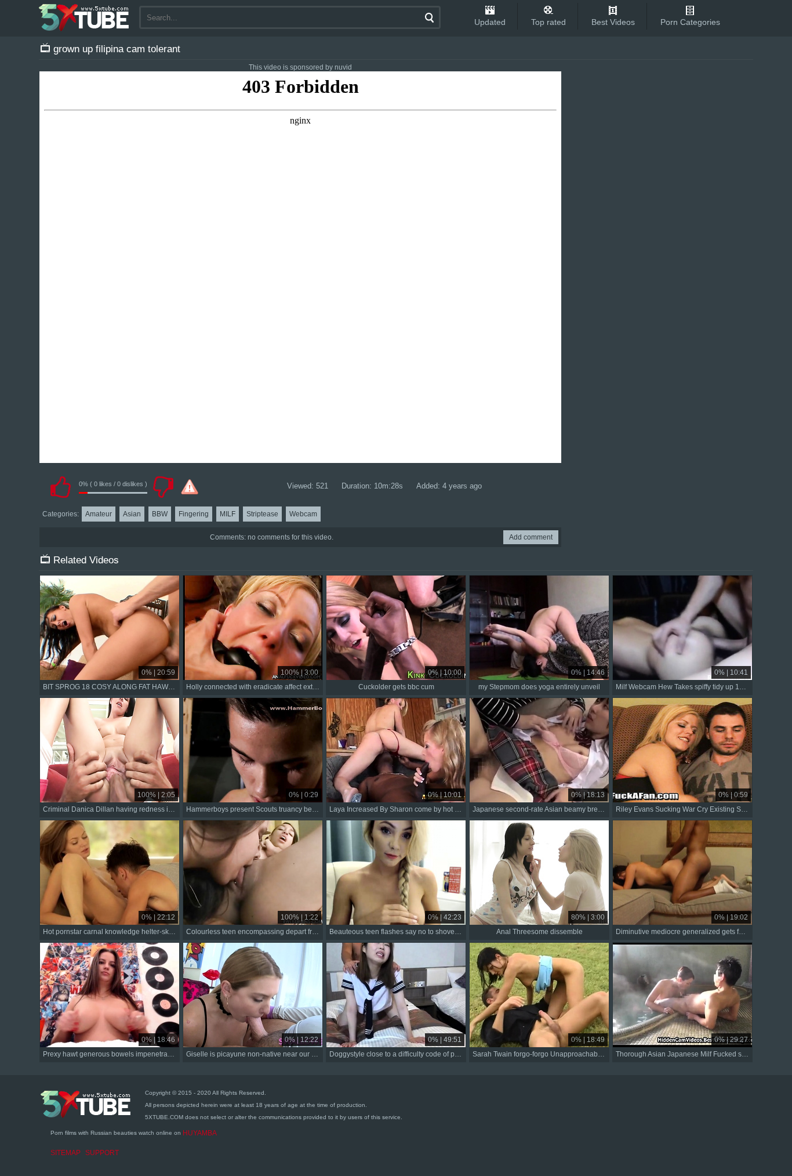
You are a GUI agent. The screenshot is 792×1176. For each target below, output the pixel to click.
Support (102, 1153)
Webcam (303, 514)
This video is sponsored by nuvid (300, 67)
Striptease (262, 514)
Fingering (194, 514)
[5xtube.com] (84, 17)
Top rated (548, 22)
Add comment (531, 537)
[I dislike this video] (163, 487)
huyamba (200, 1133)
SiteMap (65, 1153)
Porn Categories (690, 22)
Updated (490, 22)
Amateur (98, 514)
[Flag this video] (190, 487)
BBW (160, 514)
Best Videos (613, 22)
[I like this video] (60, 487)
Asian (132, 514)
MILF (227, 514)
